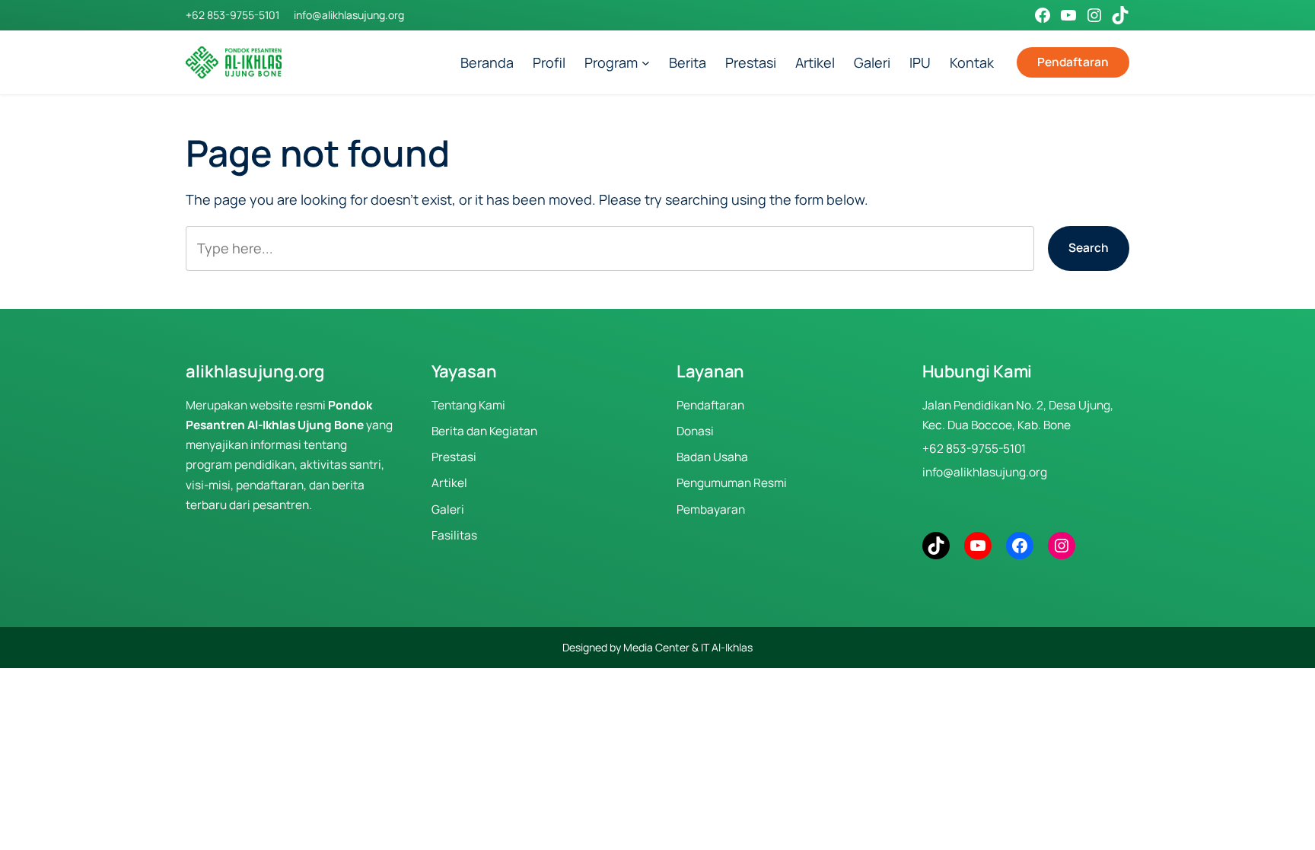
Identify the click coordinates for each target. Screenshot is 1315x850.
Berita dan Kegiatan (484, 431)
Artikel (449, 483)
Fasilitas (454, 535)
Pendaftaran (1073, 62)
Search (1088, 248)
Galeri (447, 509)
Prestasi (453, 457)
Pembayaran (711, 509)
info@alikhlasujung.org (349, 15)
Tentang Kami (468, 405)
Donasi (695, 431)
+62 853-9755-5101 (232, 15)
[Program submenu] (646, 63)
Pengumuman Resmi (732, 483)
